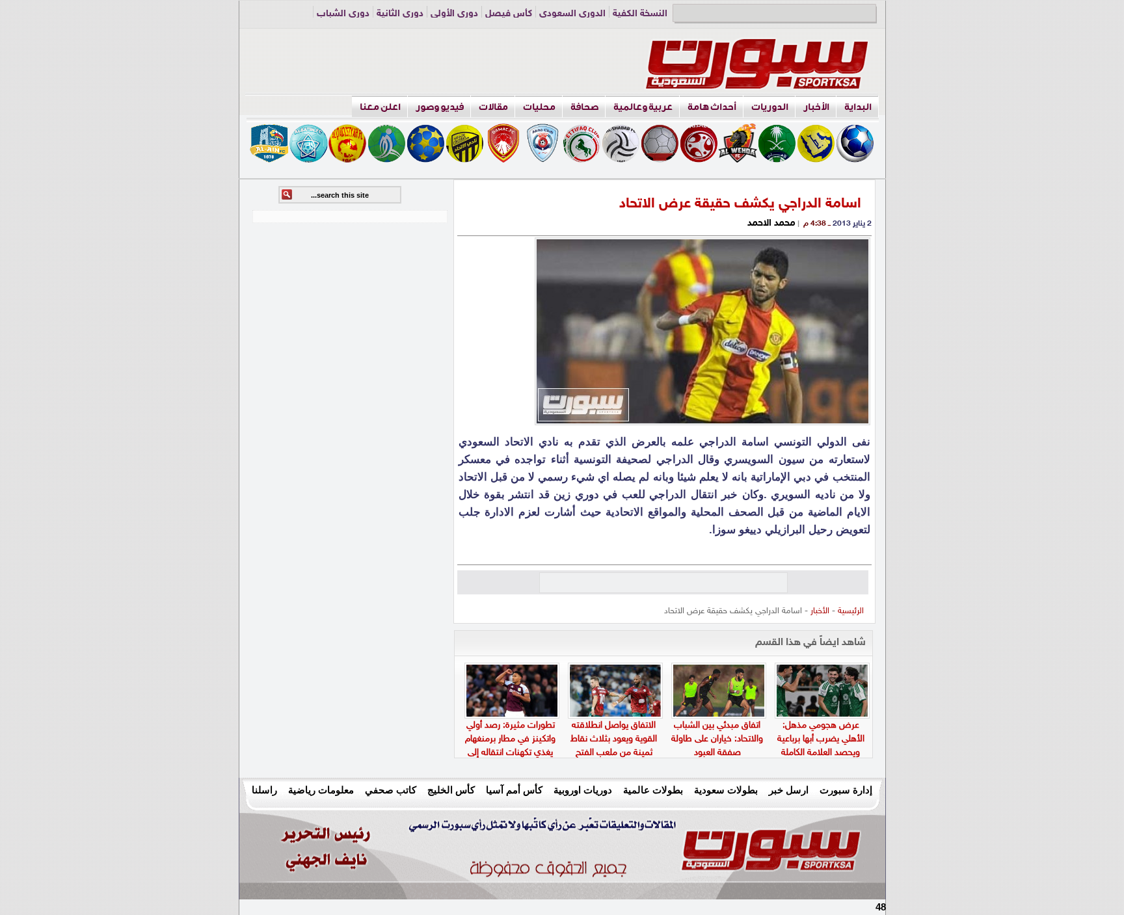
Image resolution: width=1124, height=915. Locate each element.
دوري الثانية (400, 14)
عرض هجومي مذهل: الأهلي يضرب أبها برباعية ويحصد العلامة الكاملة (820, 739)
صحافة (584, 106)
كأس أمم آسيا (514, 789)
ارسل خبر (789, 789)
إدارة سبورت (846, 789)
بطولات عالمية (653, 789)
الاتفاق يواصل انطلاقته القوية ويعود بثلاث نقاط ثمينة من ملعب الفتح (613, 739)
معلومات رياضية (321, 789)
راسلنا (264, 789)
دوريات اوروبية (583, 789)
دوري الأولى (454, 14)
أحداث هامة (712, 106)
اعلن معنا (380, 106)
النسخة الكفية (640, 14)
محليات (539, 106)
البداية (858, 106)
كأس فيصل (508, 14)
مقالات (493, 106)
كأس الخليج (451, 789)
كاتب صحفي (390, 789)
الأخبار (816, 106)
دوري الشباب (343, 14)
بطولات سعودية (726, 789)
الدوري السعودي (572, 14)
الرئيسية (851, 611)
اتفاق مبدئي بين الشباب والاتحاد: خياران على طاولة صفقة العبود (717, 739)
